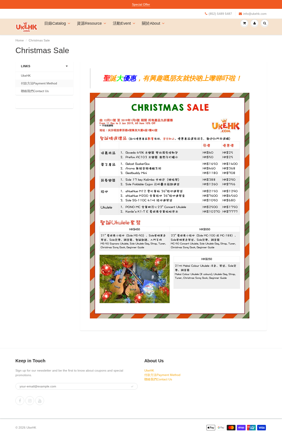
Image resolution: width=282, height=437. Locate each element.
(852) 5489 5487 (220, 13)
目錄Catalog (55, 23)
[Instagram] (29, 400)
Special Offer (141, 4)
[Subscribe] (132, 386)
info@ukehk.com (255, 13)
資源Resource (89, 23)
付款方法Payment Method (39, 83)
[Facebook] (19, 400)
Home (19, 40)
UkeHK (26, 75)
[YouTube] (39, 400)
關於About (151, 23)
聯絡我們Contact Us (35, 91)
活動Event (122, 23)
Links (25, 66)
